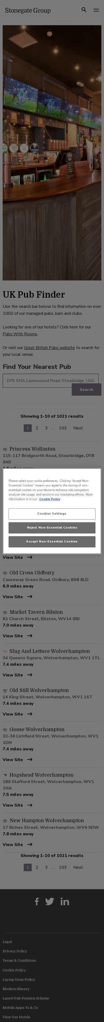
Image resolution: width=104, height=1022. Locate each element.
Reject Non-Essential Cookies (52, 527)
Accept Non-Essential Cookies (52, 541)
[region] (52, 511)
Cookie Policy (49, 499)
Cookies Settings (52, 513)
